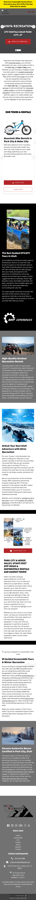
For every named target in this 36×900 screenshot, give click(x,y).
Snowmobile (18, 838)
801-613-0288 (20, 858)
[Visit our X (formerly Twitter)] (25, 825)
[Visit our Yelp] (29, 825)
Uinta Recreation (15, 63)
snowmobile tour (28, 676)
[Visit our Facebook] (8, 825)
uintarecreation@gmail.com (20, 862)
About (18, 845)
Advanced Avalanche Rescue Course (14, 779)
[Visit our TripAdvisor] (21, 825)
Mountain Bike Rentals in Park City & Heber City (18, 140)
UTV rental (20, 77)
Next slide (33, 26)
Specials (18, 847)
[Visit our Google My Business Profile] (12, 825)
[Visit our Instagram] (16, 825)
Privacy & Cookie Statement (18, 898)
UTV (18, 840)
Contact (18, 849)
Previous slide (2, 26)
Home (18, 835)
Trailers (18, 842)
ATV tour (28, 269)
